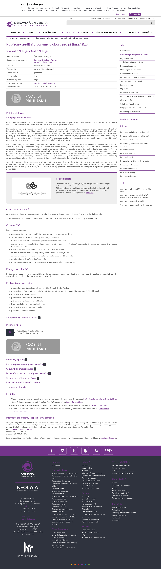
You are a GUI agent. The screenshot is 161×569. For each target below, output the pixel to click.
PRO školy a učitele (119, 490)
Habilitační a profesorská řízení (123, 471)
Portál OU (85, 496)
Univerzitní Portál (147, 18)
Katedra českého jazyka (130, 140)
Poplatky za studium (129, 93)
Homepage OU (57, 465)
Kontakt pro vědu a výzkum (122, 473)
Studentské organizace (90, 519)
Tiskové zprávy (117, 510)
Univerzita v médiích (119, 515)
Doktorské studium (128, 66)
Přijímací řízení (126, 58)
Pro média (147, 33)
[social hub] (108, 451)
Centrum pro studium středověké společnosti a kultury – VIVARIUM (134, 196)
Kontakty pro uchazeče (130, 112)
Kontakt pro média (119, 508)
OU (7, 38)
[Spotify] (85, 451)
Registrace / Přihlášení (90, 532)
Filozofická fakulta (53, 38)
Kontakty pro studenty (90, 522)
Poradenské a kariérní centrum (133, 77)
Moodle (117, 18)
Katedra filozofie (127, 150)
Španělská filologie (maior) (45, 60)
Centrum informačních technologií (64, 543)
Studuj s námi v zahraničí (131, 81)
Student (87, 33)
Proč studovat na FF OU (91, 481)
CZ (68, 18)
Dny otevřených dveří (129, 74)
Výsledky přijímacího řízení (131, 62)
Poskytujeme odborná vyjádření (124, 513)
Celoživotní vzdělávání (129, 104)
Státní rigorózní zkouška (130, 70)
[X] (74, 451)
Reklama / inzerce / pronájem (123, 498)
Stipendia (124, 89)
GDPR (114, 483)
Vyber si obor (87, 468)
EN (71, 18)
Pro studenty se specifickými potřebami (137, 96)
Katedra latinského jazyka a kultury (135, 161)
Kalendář (115, 520)
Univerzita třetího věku (120, 496)
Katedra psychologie (129, 165)
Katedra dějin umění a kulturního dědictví (134, 145)
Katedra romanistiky (128, 169)
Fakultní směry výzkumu (121, 466)
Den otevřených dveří (90, 483)
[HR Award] (27, 549)
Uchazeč (73, 33)
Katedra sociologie (128, 176)
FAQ (83, 535)
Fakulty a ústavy (40, 38)
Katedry (123, 126)
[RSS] (96, 451)
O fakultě (33, 33)
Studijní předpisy (88, 517)
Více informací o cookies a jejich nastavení (107, 10)
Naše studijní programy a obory (78, 38)
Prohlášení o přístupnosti (121, 485)
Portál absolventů (88, 530)
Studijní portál (133, 18)
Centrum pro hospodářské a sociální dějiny (135, 190)
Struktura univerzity (26, 38)
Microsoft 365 (107, 18)
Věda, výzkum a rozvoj (108, 33)
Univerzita (17, 33)
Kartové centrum (58, 545)
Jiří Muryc (89, 193)
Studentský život (88, 486)
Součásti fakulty (53, 33)
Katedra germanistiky (129, 153)
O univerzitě (14, 38)
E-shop (114, 488)
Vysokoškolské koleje (60, 540)
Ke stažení (116, 518)
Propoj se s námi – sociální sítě (133, 108)
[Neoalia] (27, 488)
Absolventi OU (126, 100)
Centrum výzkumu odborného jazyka (136, 205)
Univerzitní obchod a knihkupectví (64, 535)
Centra (122, 183)
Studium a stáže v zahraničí (92, 507)
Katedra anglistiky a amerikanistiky (135, 132)
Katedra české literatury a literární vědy (136, 136)
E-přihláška (125, 51)
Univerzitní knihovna (59, 532)
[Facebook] (51, 451)
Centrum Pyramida (99, 405)
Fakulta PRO (131, 33)
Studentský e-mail (88, 499)
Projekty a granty (118, 468)
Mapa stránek (96, 18)
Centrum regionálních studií (132, 201)
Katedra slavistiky (18, 387)
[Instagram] (63, 451)
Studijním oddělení (74, 402)
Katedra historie (127, 157)
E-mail (124, 18)
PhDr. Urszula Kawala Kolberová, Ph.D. (100, 399)
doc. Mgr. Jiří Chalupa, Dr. (45, 83)
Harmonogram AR (89, 504)
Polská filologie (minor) (44, 62)
